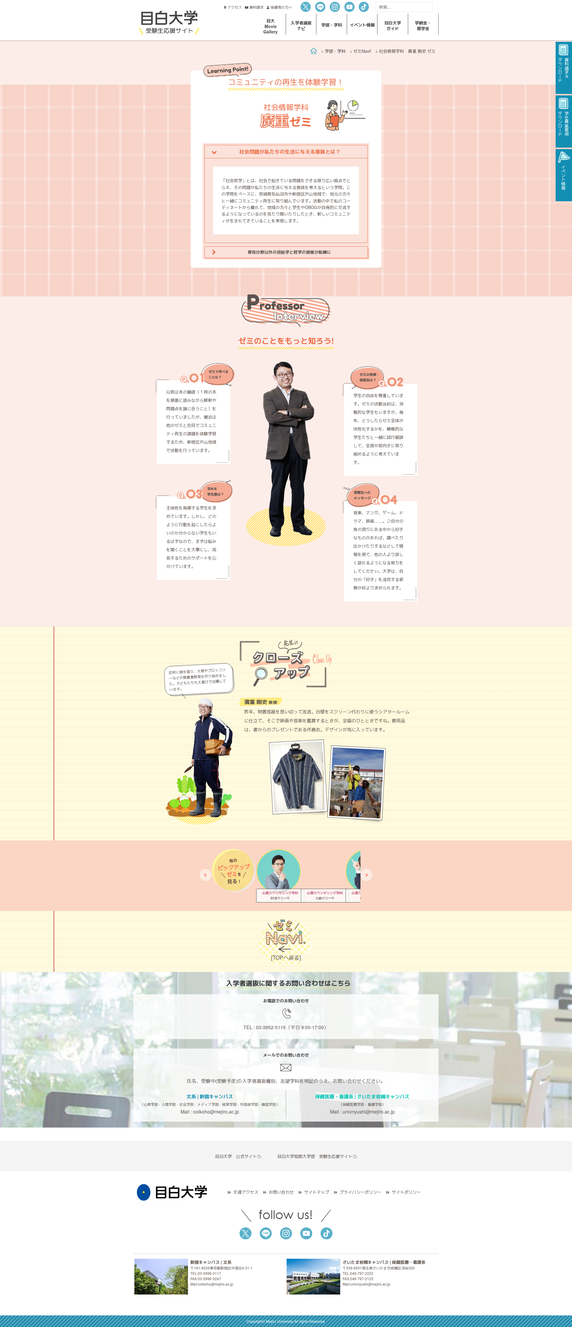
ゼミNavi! (362, 51)
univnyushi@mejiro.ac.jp (369, 1111)
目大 (270, 26)
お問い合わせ (281, 1192)
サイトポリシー (406, 1192)
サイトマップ (316, 1192)
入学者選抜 (301, 25)
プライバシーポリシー (360, 1192)
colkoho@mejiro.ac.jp (216, 1111)
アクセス (235, 7)
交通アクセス (245, 1192)
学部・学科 (335, 51)
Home (313, 51)
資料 (256, 7)
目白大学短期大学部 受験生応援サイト (314, 1156)
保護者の (281, 7)
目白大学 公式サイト (236, 1156)
